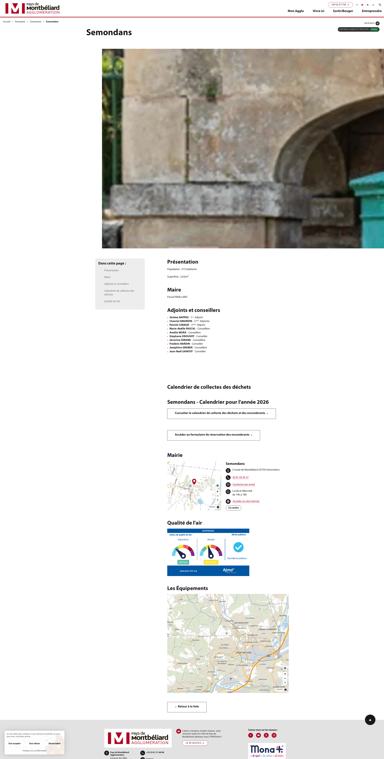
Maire (107, 277)
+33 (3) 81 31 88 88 (155, 752)
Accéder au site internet (246, 501)
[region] (194, 486)
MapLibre (212, 506)
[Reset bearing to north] (217, 500)
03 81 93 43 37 (241, 477)
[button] (372, 23)
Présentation (111, 270)
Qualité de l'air (112, 301)
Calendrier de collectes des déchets (119, 293)
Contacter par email (244, 484)
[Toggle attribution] (218, 507)
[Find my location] (217, 485)
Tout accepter (14, 743)
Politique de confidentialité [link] (34, 751)
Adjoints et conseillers (116, 284)
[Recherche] (380, 4)
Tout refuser (34, 743)
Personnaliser (55, 743)
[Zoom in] (217, 491)
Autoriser (374, 29)
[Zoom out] (217, 496)
